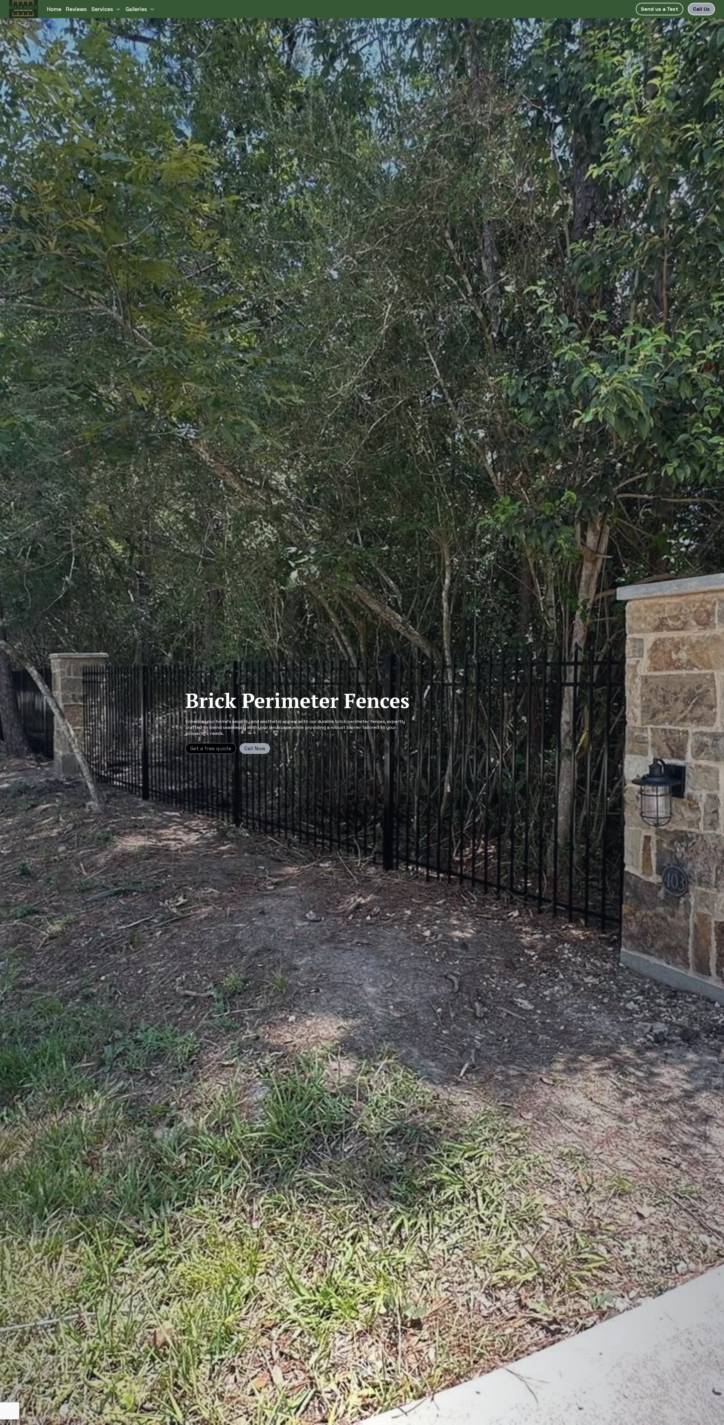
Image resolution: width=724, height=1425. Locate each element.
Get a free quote (210, 748)
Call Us (701, 9)
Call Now (254, 748)
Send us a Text (659, 9)
